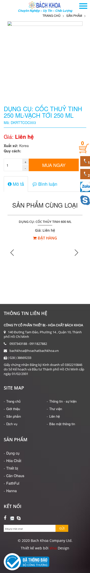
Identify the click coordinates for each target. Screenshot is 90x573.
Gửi (61, 528)
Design (63, 548)
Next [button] (76, 252)
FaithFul (12, 483)
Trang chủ (49, 15)
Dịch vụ (11, 423)
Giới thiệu (13, 408)
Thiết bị (12, 468)
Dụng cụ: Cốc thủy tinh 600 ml (45, 222)
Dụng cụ (13, 453)
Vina (53, 548)
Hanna (11, 490)
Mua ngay (54, 165)
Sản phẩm (72, 15)
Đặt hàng (47, 237)
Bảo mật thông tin (62, 423)
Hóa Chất (13, 460)
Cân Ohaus (15, 475)
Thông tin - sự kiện (62, 401)
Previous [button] (12, 252)
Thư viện (55, 408)
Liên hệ (54, 416)
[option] (45, 252)
